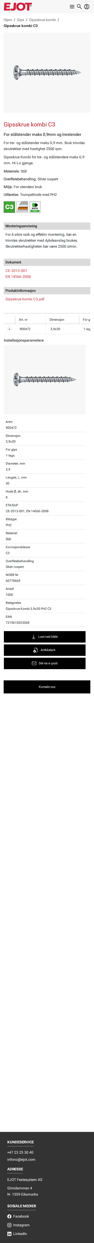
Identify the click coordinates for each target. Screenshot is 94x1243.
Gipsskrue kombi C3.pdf (24, 299)
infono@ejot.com (21, 1159)
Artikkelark (48, 650)
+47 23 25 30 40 (20, 1152)
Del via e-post (48, 663)
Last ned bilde (48, 637)
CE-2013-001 (16, 270)
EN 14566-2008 (18, 276)
